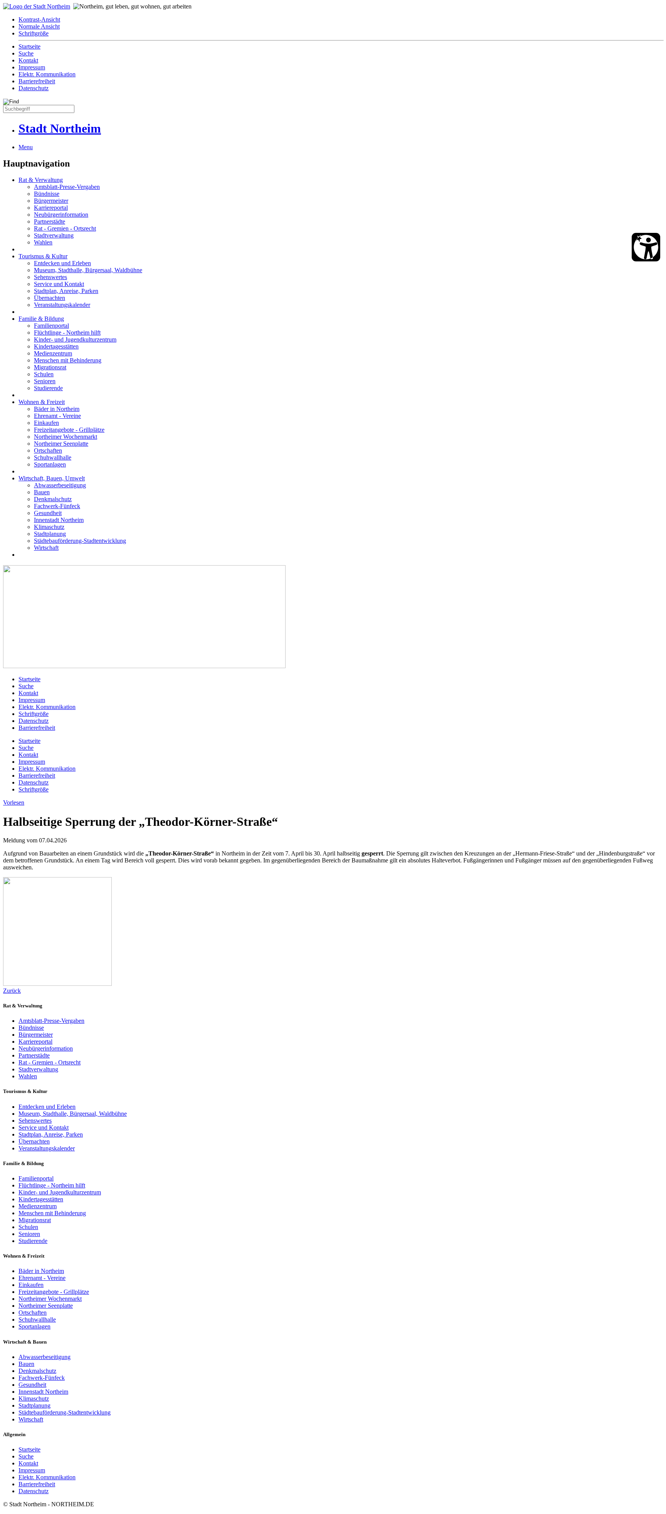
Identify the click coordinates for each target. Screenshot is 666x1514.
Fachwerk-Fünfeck (57, 506)
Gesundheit (48, 513)
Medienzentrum (53, 353)
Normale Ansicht (39, 26)
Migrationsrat (50, 367)
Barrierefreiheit (36, 81)
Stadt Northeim (59, 128)
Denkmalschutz (53, 499)
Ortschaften (48, 450)
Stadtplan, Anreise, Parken (66, 291)
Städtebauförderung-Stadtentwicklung (80, 540)
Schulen (44, 374)
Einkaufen (46, 422)
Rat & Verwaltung (40, 180)
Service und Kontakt (59, 284)
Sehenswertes (50, 277)
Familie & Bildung (41, 318)
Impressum (31, 67)
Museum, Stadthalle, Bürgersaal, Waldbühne (88, 270)
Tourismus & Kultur (42, 256)
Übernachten (49, 298)
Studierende (48, 388)
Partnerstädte (49, 221)
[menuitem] (340, 19)
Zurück (12, 990)
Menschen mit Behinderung (67, 360)
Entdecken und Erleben (62, 263)
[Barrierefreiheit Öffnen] (646, 247)
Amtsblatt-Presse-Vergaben (67, 187)
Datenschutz (33, 88)
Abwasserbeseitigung (60, 485)
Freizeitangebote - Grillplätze (69, 429)
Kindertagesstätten (56, 346)
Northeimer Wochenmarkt (65, 436)
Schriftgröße (33, 33)
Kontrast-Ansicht (39, 19)
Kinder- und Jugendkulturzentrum (75, 339)
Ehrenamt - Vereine (57, 416)
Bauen (42, 492)
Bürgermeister (51, 200)
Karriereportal (51, 207)
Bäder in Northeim (56, 409)
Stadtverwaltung (54, 235)
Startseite (29, 46)
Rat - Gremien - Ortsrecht (65, 228)
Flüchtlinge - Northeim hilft (67, 332)
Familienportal (51, 325)
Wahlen (43, 242)
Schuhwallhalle (52, 457)
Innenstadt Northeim (59, 520)
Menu (25, 147)
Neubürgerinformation (61, 214)
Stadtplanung (50, 533)
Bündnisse (46, 193)
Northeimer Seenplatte (61, 443)
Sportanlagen (50, 464)
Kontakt (28, 60)
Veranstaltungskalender (62, 304)
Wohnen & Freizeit (41, 402)
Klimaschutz (49, 527)
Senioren (45, 381)
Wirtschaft (46, 547)
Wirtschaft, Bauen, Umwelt (51, 478)
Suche (26, 53)
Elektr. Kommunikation (47, 74)
